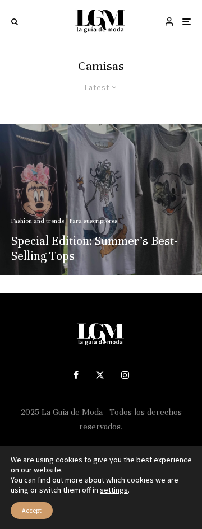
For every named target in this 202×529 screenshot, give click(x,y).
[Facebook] (76, 375)
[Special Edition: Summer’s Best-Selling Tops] (101, 199)
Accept (32, 510)
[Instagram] (125, 375)
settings (114, 490)
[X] (100, 375)
